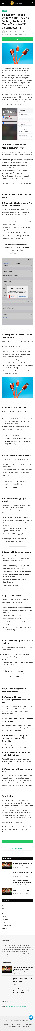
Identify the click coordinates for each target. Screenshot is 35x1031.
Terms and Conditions (14, 1026)
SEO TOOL (5, 919)
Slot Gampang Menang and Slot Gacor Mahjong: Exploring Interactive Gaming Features (23, 865)
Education (5, 914)
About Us (12, 1024)
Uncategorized (6, 925)
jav (4, 1010)
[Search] (32, 3)
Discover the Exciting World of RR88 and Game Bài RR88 (22, 890)
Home (6, 1024)
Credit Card (5, 911)
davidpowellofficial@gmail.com (16, 1006)
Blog (3, 908)
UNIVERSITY (5, 928)
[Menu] (3, 3)
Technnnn (25, 1020)
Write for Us (26, 1026)
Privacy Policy (28, 1024)
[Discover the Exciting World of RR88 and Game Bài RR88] (7, 891)
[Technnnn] (17, 3)
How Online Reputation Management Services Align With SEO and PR (22, 882)
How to (5, 10)
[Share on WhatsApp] (17, 39)
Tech (3, 922)
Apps (3, 905)
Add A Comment (17, 848)
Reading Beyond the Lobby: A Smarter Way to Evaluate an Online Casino (22, 874)
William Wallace (10, 32)
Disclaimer (20, 1024)
